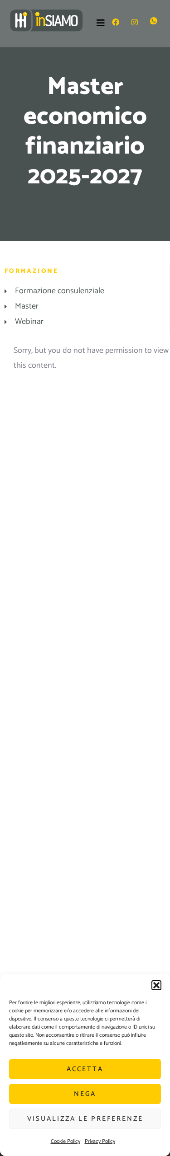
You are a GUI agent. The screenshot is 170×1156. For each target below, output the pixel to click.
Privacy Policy (100, 1141)
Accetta (85, 1069)
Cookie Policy (65, 1141)
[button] (156, 985)
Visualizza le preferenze (85, 1118)
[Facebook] (115, 23)
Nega (85, 1094)
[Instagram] (134, 23)
